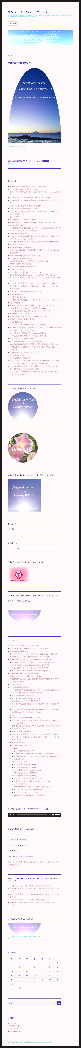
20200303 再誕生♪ (17, 294)
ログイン (13, 1023)
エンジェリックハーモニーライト (29, 12)
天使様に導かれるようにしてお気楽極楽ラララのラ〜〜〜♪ (31, 659)
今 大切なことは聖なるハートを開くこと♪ (25, 272)
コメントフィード (16, 1029)
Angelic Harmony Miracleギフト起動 (24, 189)
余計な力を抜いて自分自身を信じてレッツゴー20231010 (30, 197)
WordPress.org (15, 1031)
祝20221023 (14, 217)
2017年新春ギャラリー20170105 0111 (27, 770)
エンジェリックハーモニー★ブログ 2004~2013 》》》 (29, 900)
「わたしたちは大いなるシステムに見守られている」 (29, 336)
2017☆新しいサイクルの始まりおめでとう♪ (29, 795)
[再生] (11, 815)
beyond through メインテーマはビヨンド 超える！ (32, 787)
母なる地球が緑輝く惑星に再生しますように (26, 255)
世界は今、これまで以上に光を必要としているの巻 (32, 781)
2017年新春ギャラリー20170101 (25, 765)
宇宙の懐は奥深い (16, 322)
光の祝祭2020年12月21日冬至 (21, 247)
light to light (15, 303)
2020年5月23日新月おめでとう (21, 264)
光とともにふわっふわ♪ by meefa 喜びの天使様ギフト (31, 665)
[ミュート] (53, 815)
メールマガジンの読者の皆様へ (21, 258)
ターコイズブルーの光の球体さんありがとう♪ (26, 291)
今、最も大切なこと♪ (17, 297)
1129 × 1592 (21, 146)
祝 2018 (15, 748)
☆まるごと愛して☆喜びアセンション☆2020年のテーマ (30, 311)
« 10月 (18, 988)
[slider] (57, 814)
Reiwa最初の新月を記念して (20, 358)
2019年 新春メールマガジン (22, 745)
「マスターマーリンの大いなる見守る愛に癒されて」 (29, 325)
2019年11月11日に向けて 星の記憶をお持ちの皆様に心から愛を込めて (35, 344)
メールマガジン (15, 684)
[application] (34, 815)
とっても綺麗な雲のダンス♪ (24, 751)
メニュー (12, 23)
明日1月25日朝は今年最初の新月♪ (22, 319)
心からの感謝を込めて (18, 225)
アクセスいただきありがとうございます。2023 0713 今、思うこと (34, 654)
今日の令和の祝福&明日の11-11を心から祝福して (27, 341)
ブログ (12, 715)
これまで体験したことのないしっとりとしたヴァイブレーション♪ (33, 275)
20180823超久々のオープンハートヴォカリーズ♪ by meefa (33, 662)
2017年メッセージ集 (19, 762)
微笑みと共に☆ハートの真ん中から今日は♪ (25, 676)
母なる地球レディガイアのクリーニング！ (25, 352)
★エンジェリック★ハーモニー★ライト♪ (24, 646)
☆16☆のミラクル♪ (21, 784)
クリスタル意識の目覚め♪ (19, 687)
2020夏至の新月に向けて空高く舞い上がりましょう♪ (29, 261)
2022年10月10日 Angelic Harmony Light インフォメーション (33, 222)
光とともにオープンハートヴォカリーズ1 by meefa (30, 668)
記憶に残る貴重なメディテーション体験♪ (24, 208)
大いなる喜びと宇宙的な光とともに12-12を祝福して (29, 333)
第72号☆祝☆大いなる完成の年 (23, 695)
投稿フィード (14, 1026)
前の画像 (10, 55)
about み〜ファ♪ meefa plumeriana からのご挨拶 (29, 648)
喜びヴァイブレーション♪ (19, 244)
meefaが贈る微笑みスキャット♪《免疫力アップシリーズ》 (31, 316)
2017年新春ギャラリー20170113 (25, 776)
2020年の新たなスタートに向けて (22, 338)
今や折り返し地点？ (17, 269)
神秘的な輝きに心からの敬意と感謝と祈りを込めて (28, 186)
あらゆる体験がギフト (18, 355)
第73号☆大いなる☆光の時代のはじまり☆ (27, 698)
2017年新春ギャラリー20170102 (25, 767)
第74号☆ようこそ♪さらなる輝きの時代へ (27, 701)
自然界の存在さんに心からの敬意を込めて (25, 673)
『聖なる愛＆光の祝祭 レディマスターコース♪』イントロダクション (35, 300)
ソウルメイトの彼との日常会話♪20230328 (25, 206)
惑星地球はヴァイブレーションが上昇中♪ (24, 220)
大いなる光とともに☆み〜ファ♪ (25, 792)
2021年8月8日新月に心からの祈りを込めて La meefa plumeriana (34, 242)
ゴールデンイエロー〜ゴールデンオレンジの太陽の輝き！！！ (36, 753)
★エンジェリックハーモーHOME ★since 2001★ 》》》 (30, 886)
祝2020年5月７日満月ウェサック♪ (22, 267)
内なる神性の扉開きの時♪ (19, 233)
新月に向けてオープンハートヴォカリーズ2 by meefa (31, 671)
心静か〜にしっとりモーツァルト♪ (22, 314)
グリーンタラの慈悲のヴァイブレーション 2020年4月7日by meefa (34, 283)
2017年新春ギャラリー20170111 (25, 773)
